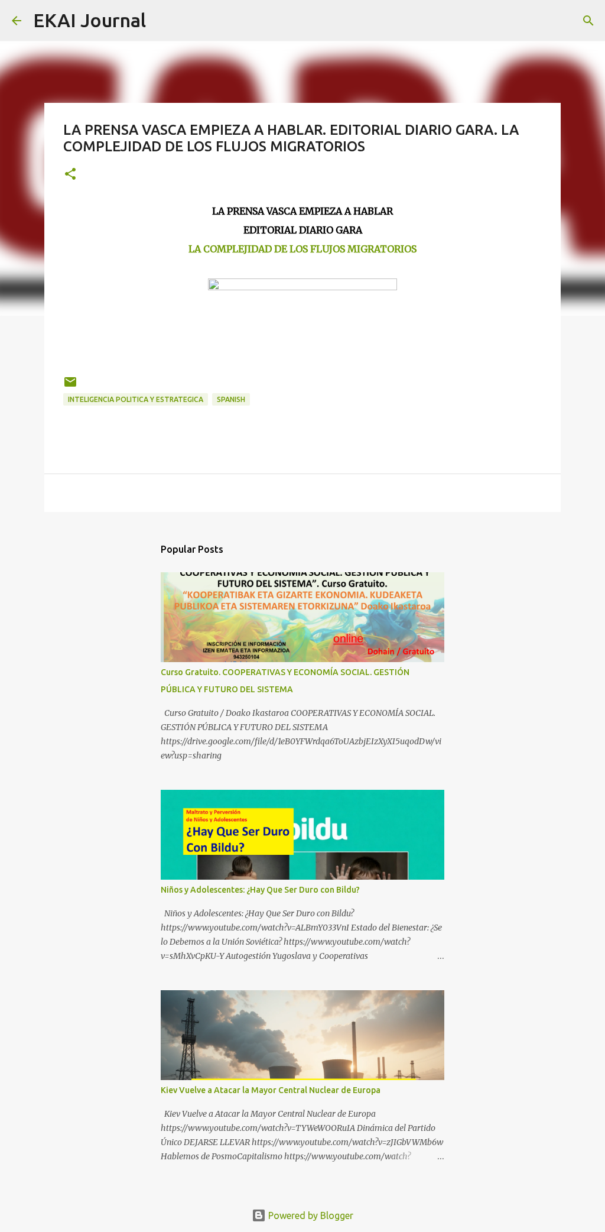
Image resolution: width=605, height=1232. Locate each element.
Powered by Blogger (309, 1215)
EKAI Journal (89, 20)
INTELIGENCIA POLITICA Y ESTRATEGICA (135, 399)
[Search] (162, 21)
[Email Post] (70, 386)
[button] (70, 175)
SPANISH (231, 399)
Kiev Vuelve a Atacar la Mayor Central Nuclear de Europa (270, 1090)
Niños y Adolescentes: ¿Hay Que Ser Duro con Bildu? (260, 889)
